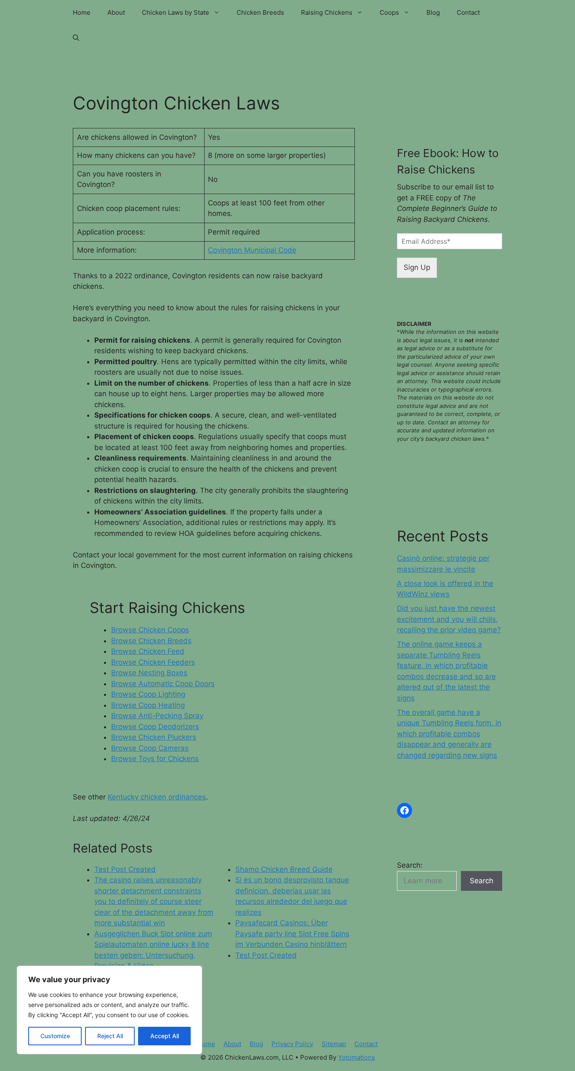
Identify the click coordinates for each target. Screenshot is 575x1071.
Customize (55, 1035)
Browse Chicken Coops (150, 630)
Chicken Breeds (260, 12)
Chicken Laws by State (175, 12)
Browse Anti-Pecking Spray (157, 715)
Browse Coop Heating (148, 705)
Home (82, 12)
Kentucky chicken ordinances (157, 797)
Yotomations (356, 1057)
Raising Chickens (326, 12)
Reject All (110, 1035)
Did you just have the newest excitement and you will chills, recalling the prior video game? (449, 619)
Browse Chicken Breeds (151, 641)
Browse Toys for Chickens (155, 758)
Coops (389, 12)
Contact (468, 12)
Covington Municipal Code (252, 250)
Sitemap (334, 1044)
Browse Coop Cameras (150, 748)
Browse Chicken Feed (147, 651)
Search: (410, 865)
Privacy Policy (292, 1044)
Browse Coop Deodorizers (155, 726)
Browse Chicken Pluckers (153, 737)
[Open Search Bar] (76, 38)
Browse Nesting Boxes (149, 673)
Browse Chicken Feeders (153, 662)
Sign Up (417, 267)
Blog (433, 12)
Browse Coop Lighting (148, 694)
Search (481, 881)
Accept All (164, 1035)
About (116, 12)
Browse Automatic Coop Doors (163, 683)
